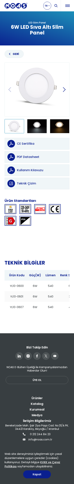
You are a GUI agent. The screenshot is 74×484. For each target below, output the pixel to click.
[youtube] (55, 356)
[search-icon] (56, 5)
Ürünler (37, 398)
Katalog (37, 404)
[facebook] (37, 356)
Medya (37, 415)
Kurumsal (37, 409)
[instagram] (28, 356)
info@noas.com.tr (39, 439)
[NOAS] (16, 6)
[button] (64, 89)
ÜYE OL (37, 380)
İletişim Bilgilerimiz (37, 421)
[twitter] (46, 356)
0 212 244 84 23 (40, 434)
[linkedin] (19, 356)
